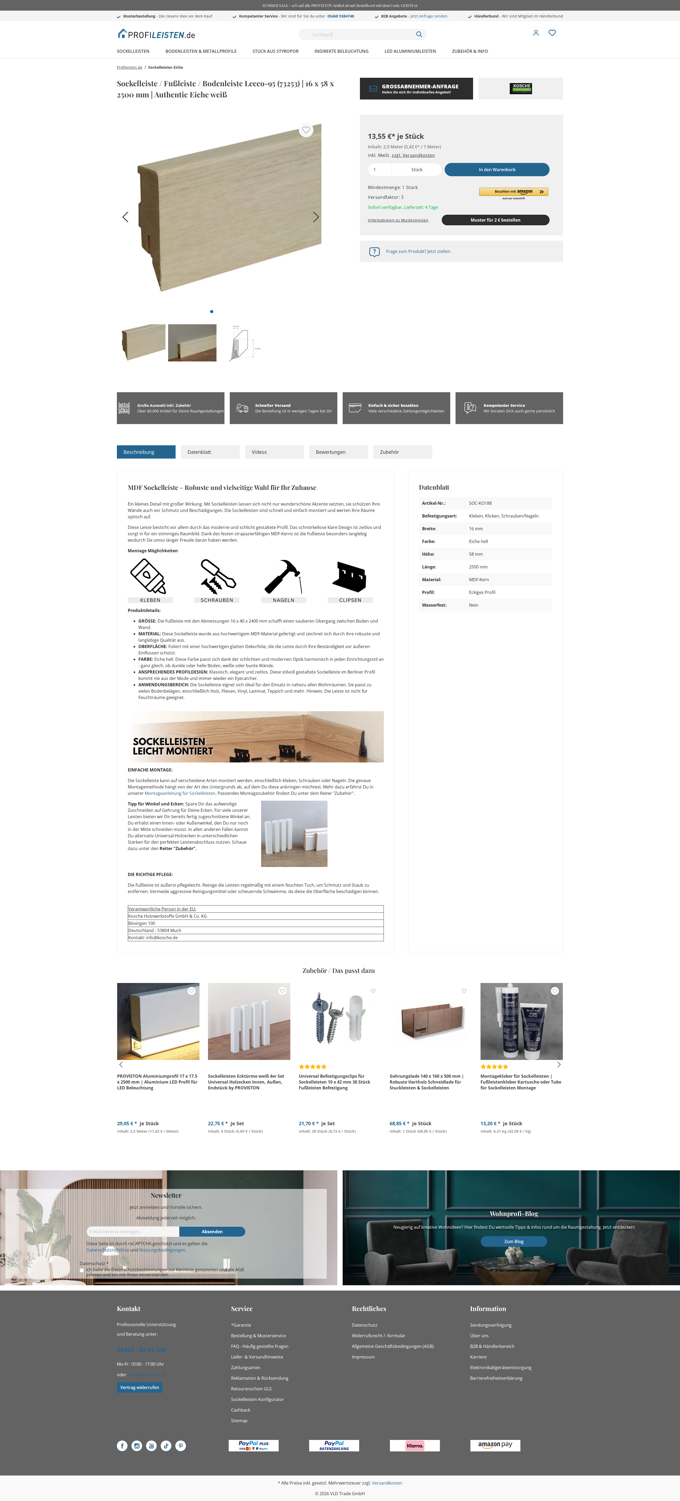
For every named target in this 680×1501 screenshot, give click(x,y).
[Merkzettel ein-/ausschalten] (306, 130)
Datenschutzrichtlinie (107, 1250)
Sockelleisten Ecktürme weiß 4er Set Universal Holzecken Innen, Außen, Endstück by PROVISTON (246, 1082)
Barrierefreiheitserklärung (496, 1378)
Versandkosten (387, 1483)
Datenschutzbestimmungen (139, 1270)
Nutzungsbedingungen (162, 1250)
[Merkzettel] (552, 34)
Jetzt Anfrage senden (429, 16)
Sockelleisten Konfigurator (257, 1399)
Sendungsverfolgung (491, 1325)
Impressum (363, 1357)
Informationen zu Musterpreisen (398, 220)
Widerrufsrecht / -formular (378, 1336)
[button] (513, 194)
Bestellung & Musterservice (258, 1336)
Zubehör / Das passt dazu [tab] (339, 970)
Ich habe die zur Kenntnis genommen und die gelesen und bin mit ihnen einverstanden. (165, 1272)
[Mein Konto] (536, 34)
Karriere (478, 1357)
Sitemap (239, 1421)
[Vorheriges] (124, 218)
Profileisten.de (129, 67)
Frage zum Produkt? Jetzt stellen (418, 251)
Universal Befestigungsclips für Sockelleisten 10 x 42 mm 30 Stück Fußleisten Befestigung (334, 1082)
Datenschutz (364, 1325)
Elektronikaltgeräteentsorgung (501, 1367)
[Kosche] (521, 88)
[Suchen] (419, 34)
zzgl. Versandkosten (413, 155)
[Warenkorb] (565, 28)
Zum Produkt (158, 1143)
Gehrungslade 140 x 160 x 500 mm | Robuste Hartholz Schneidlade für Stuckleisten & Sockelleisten (427, 1082)
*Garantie (241, 1325)
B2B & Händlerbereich (492, 1346)
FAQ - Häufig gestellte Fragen (259, 1346)
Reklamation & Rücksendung (259, 1378)
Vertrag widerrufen (139, 1387)
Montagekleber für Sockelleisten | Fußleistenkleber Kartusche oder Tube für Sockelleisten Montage (521, 1082)
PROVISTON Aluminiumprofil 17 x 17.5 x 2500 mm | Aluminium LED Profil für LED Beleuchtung (157, 1082)
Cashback (240, 1410)
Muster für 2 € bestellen (496, 220)
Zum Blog (514, 1241)
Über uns (479, 1336)
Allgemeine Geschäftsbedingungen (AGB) (393, 1346)
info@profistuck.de (148, 1375)
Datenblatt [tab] (199, 452)
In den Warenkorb (497, 169)
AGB (239, 1270)
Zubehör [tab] (389, 452)
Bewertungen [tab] (331, 452)
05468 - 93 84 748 (142, 1350)
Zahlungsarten (245, 1367)
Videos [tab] (259, 452)
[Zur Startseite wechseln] (157, 33)
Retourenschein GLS (251, 1389)
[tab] (146, 452)
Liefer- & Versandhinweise (257, 1357)
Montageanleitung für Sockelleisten (180, 793)
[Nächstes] (315, 218)
